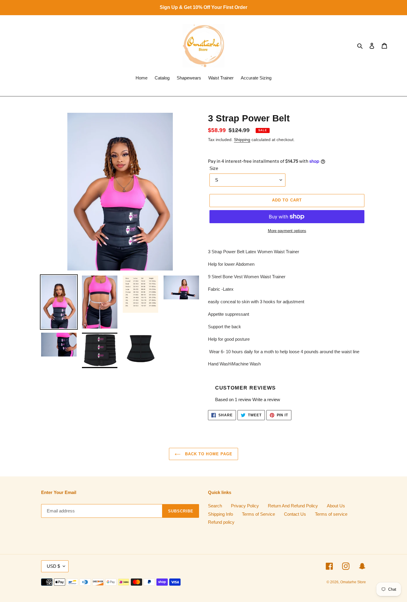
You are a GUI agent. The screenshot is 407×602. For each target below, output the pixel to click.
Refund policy (221, 522)
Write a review (266, 399)
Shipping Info (220, 514)
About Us (336, 505)
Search (215, 505)
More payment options (287, 231)
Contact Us (295, 514)
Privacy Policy (245, 505)
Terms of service (331, 514)
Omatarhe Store (353, 582)
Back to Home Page (208, 454)
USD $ (53, 566)
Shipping (242, 139)
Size (213, 168)
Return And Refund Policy (293, 505)
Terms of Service (258, 514)
